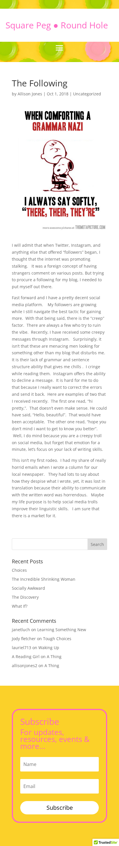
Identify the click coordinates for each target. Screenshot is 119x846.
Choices (19, 570)
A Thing (54, 656)
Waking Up (48, 647)
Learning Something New (61, 629)
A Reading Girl (26, 656)
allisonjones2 (24, 665)
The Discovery (25, 597)
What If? (19, 606)
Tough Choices (57, 638)
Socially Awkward (28, 588)
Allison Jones (30, 94)
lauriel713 (21, 647)
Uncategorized (87, 94)
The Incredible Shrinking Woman (43, 579)
